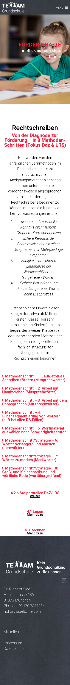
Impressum (13, 643)
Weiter (35, 496)
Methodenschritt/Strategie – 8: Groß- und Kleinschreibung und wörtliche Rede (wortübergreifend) (31, 472)
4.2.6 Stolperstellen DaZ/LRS (35, 493)
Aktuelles (11, 632)
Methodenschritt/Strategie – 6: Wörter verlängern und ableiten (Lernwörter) (30, 444)
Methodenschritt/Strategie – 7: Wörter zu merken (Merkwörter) (30, 458)
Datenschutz (14, 648)
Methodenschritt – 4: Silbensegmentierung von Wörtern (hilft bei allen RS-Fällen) (31, 416)
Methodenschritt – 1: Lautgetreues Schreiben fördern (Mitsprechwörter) (33, 378)
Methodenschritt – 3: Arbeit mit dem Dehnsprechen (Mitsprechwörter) (34, 402)
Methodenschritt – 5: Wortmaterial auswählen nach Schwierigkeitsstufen (34, 430)
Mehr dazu (35, 515)
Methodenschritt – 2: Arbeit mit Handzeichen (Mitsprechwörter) (30, 390)
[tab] (35, 378)
